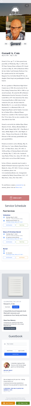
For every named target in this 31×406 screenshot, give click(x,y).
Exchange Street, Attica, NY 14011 (14, 254)
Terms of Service (19, 399)
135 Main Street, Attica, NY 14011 (14, 222)
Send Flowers (22, 257)
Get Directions (9, 225)
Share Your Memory (10, 328)
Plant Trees (22, 225)
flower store (19, 187)
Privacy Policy (11, 399)
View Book (7, 307)
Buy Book (15, 307)
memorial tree (20, 185)
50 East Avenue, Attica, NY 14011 (14, 239)
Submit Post (15, 354)
